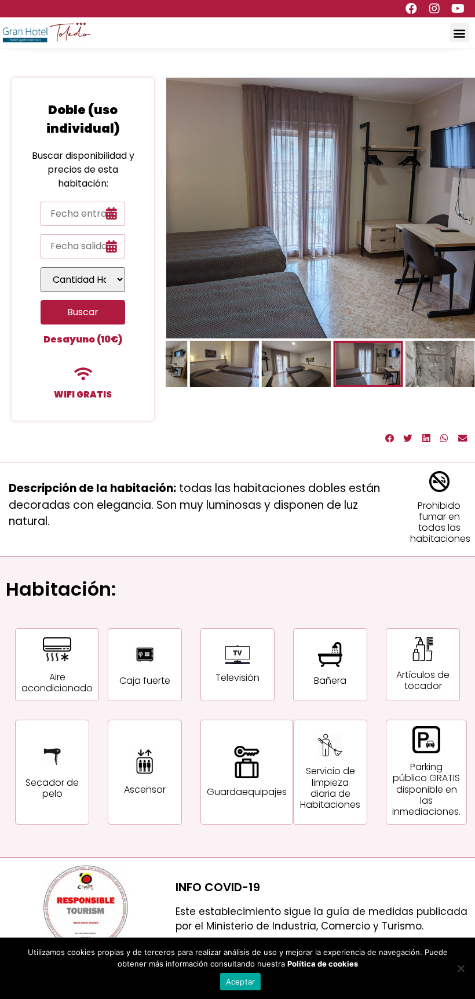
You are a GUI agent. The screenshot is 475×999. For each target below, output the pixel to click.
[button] (459, 32)
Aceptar (240, 981)
